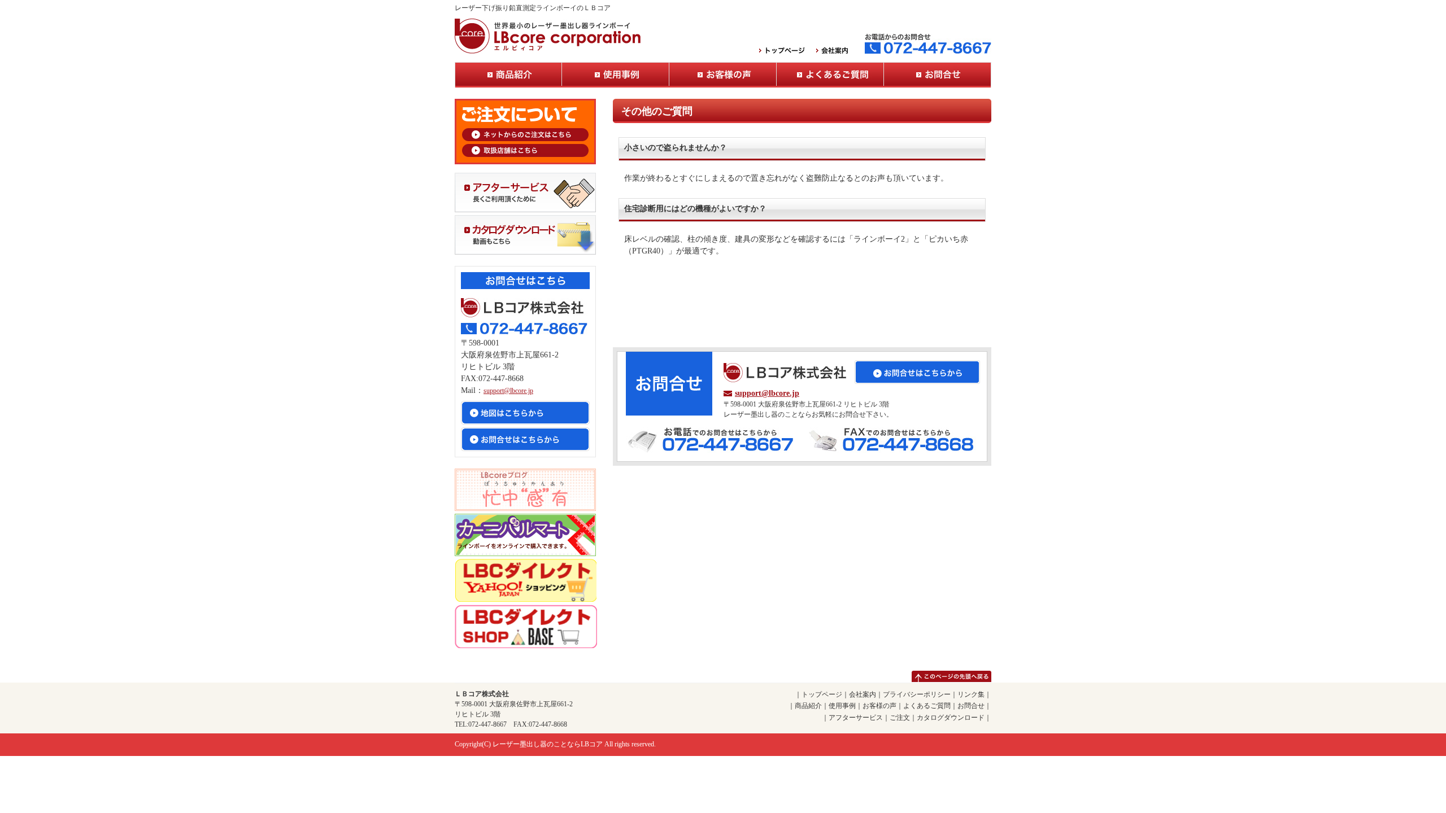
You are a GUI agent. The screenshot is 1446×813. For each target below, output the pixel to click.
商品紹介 (508, 75)
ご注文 (900, 718)
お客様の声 (723, 75)
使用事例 (615, 75)
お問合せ (937, 75)
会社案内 (862, 694)
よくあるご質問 (830, 75)
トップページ (822, 694)
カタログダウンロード (951, 718)
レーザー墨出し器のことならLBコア (548, 744)
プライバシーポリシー (917, 694)
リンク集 (971, 694)
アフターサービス (856, 718)
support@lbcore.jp (767, 393)
